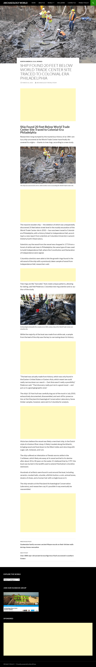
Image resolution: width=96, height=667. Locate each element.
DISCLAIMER (61, 3)
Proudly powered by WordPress (26, 664)
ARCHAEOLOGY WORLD (16, 3)
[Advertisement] (48, 104)
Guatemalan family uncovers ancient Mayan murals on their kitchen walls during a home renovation (46, 544)
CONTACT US (72, 3)
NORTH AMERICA (26, 61)
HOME (33, 3)
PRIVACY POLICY (84, 3)
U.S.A (34, 61)
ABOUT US (42, 3)
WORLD (50, 3)
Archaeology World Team (46, 83)
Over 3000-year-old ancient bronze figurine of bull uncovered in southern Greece (47, 555)
